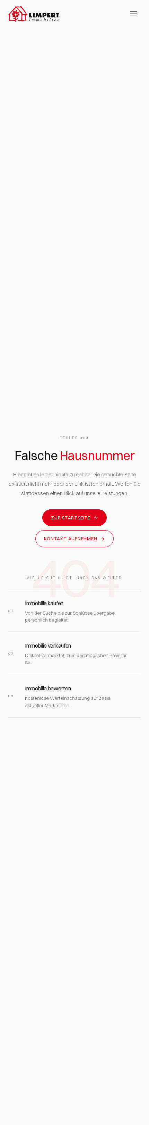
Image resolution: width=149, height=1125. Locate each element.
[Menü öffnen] (134, 14)
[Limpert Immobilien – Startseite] (34, 14)
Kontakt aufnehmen (70, 538)
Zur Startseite (70, 517)
